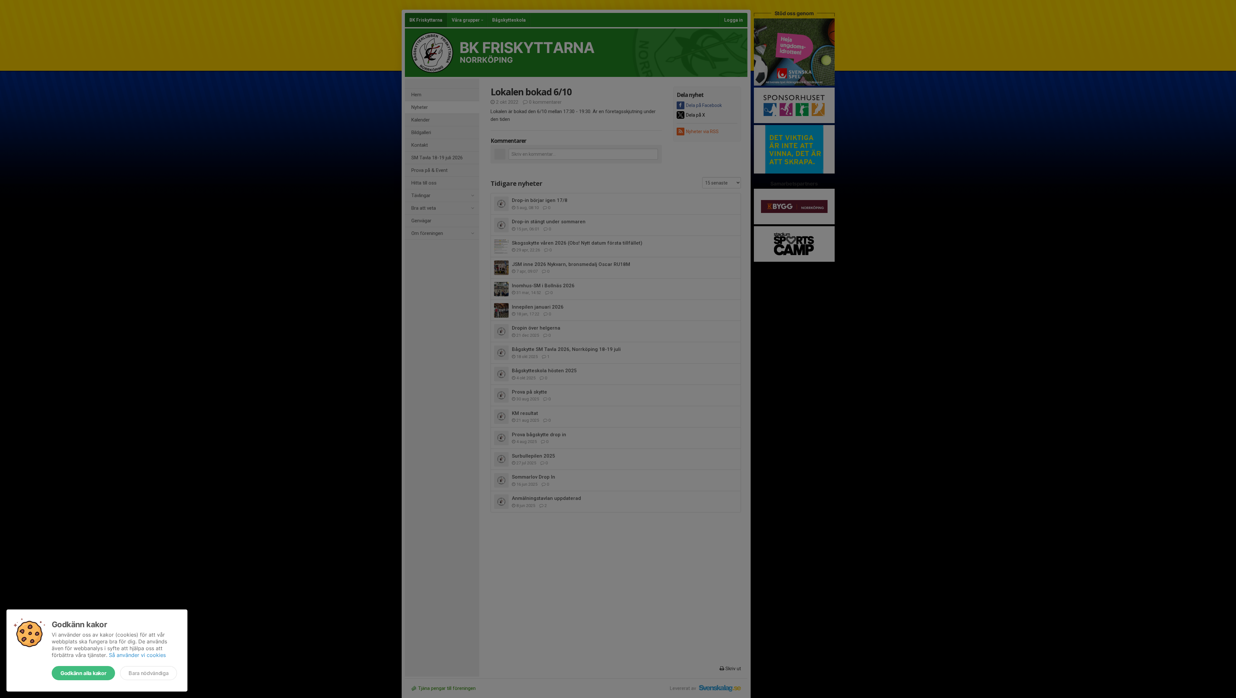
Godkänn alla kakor (83, 673)
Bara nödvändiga (148, 673)
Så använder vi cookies (137, 655)
